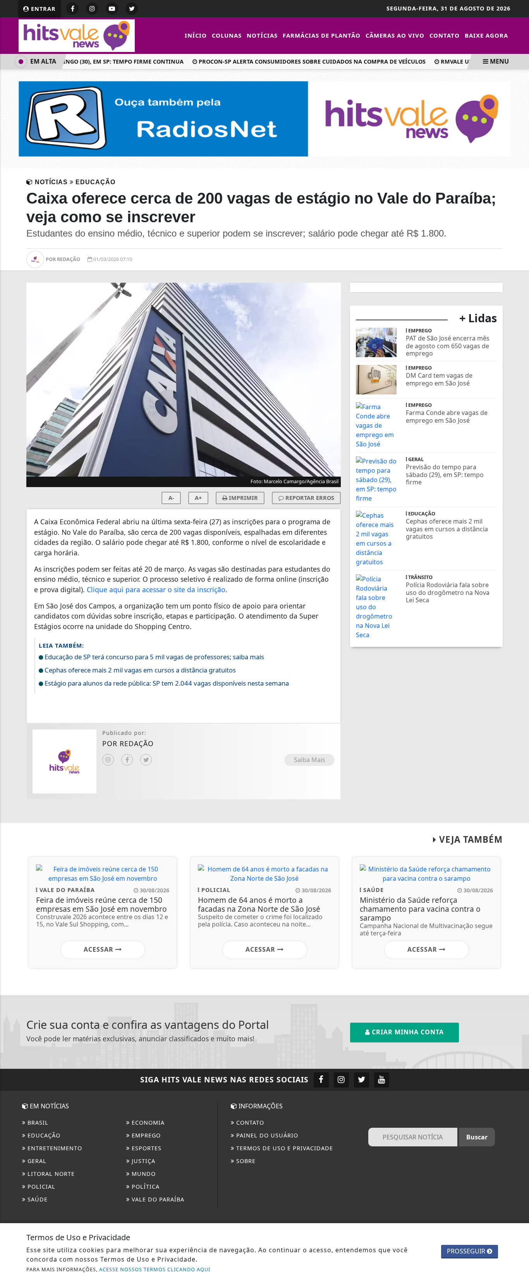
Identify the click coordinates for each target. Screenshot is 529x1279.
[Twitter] (146, 760)
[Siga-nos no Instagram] (341, 1079)
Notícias (262, 35)
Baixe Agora (486, 35)
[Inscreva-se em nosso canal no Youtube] (381, 1079)
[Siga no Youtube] (112, 8)
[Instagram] (108, 760)
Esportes (145, 1148)
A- (171, 497)
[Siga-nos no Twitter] (361, 1079)
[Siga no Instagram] (92, 8)
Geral (36, 1161)
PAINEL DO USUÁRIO (266, 1135)
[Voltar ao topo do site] (517, 767)
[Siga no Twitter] (131, 8)
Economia (147, 1122)
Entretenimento (54, 1148)
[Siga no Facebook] (72, 8)
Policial (40, 1186)
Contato (444, 35)
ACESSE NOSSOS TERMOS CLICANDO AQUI (154, 1269)
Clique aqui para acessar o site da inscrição (156, 589)
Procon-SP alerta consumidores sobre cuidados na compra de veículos (304, 61)
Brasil (37, 1122)
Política (145, 1186)
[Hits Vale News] (77, 35)
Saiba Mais (309, 759)
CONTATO (249, 1122)
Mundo (143, 1173)
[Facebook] (127, 760)
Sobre (245, 1161)
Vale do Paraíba (157, 1199)
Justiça (142, 1161)
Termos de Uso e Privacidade (283, 1148)
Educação (43, 1135)
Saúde (37, 1199)
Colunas (227, 35)
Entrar (42, 8)
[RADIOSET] (264, 118)
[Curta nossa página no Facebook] (321, 1079)
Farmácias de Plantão (322, 35)
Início (196, 35)
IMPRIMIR (242, 497)
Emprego (145, 1135)
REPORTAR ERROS (309, 497)
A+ (198, 497)
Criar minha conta (407, 1032)
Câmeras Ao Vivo (395, 35)
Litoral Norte (50, 1173)
